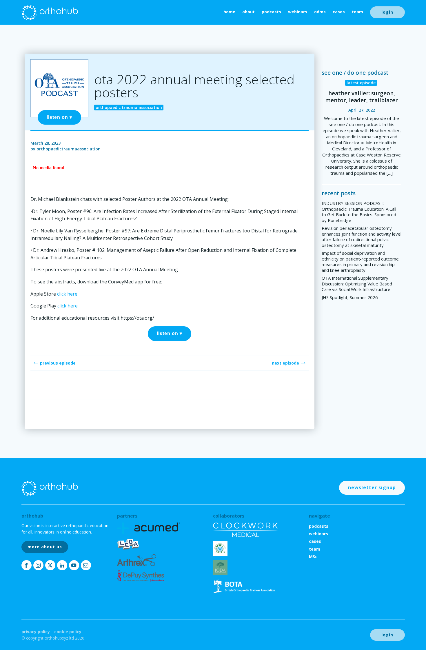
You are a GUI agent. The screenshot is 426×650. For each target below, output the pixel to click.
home (229, 11)
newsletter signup (372, 487)
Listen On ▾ (59, 117)
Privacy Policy (35, 631)
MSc (313, 556)
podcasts (271, 11)
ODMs (320, 11)
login (387, 12)
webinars (297, 11)
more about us (45, 546)
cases (339, 11)
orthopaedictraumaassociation (69, 149)
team (357, 11)
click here (67, 294)
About (248, 11)
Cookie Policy (67, 631)
